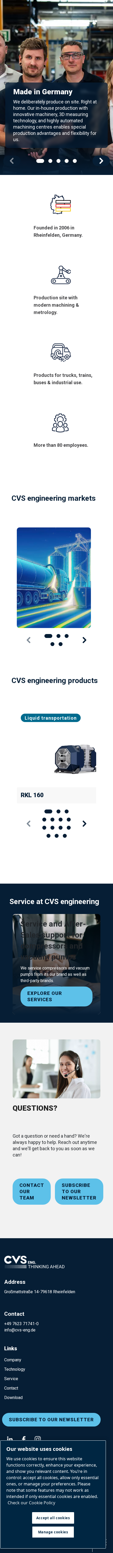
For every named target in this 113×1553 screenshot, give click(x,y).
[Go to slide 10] (61, 828)
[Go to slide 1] (40, 161)
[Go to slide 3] (58, 161)
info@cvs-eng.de (19, 1330)
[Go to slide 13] (57, 836)
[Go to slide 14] (65, 836)
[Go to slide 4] (67, 161)
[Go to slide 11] (69, 828)
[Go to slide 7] (69, 820)
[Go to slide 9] (52, 828)
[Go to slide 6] (61, 820)
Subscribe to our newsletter (79, 1191)
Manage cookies (53, 1532)
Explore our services (44, 996)
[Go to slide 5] (75, 161)
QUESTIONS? (35, 1108)
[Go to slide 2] (50, 161)
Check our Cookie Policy (31, 1503)
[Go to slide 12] (48, 836)
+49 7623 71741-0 (21, 1323)
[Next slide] (101, 161)
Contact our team (31, 1191)
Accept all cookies (53, 1518)
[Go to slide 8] (44, 828)
